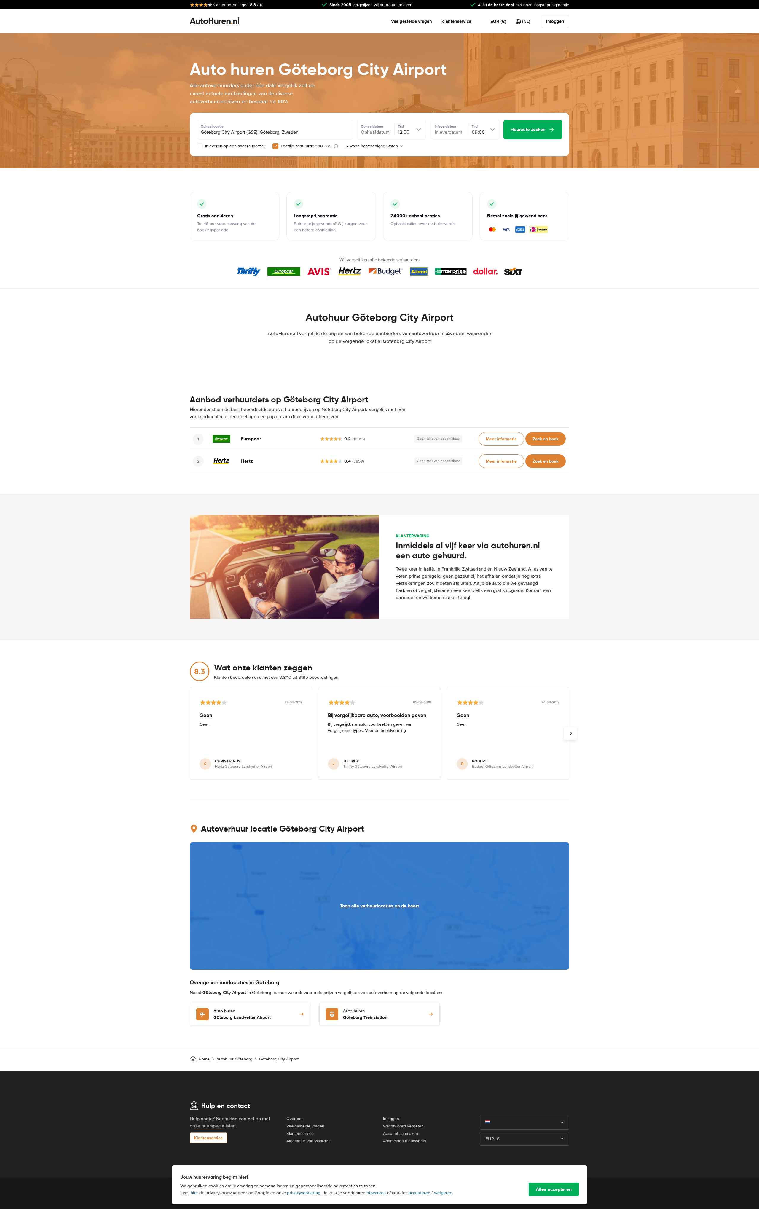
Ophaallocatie (212, 126)
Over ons (295, 1118)
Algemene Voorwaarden (308, 1140)
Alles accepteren (554, 1189)
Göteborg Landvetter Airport (242, 1014)
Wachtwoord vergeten (403, 1126)
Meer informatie (501, 439)
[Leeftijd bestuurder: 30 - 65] (275, 146)
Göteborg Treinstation (365, 1014)
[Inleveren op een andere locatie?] (200, 146)
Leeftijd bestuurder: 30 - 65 (306, 146)
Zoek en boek (545, 439)
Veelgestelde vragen (411, 21)
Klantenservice (456, 21)
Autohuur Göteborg (234, 1059)
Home (204, 1059)
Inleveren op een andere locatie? (234, 146)
